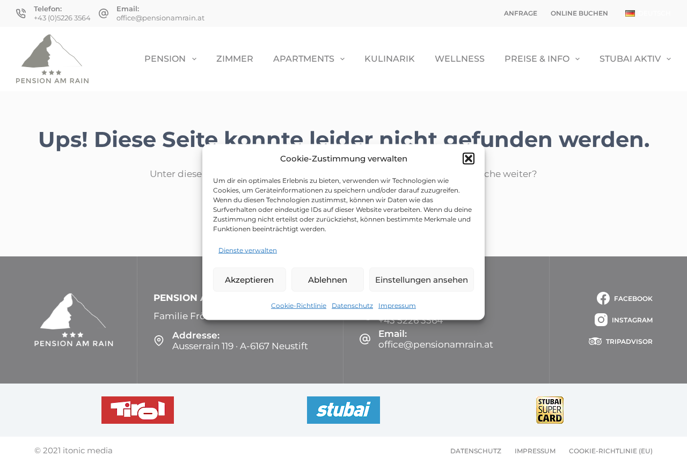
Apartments (303, 59)
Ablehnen (327, 279)
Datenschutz (352, 305)
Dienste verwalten (247, 250)
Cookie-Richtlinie (298, 305)
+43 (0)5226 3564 (62, 17)
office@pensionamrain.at (160, 17)
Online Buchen (579, 13)
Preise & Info (537, 59)
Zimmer (234, 59)
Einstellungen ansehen (421, 279)
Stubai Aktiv (630, 59)
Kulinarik (389, 59)
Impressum (397, 305)
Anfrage (520, 13)
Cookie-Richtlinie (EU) (611, 451)
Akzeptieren (249, 279)
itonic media (88, 450)
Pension (165, 59)
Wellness (460, 59)
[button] (468, 158)
